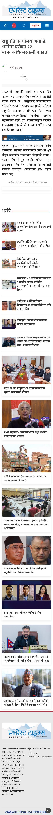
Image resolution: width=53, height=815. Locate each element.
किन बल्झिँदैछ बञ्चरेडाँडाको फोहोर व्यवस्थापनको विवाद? (28, 263)
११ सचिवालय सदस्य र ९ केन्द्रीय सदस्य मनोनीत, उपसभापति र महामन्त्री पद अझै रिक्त (34, 283)
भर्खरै (6, 210)
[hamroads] (26, 137)
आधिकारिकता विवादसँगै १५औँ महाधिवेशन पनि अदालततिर (34, 305)
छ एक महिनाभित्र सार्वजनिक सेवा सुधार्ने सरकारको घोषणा (34, 226)
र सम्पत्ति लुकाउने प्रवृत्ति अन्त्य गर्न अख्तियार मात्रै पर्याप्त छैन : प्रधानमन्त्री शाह (33, 341)
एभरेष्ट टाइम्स (16, 67)
